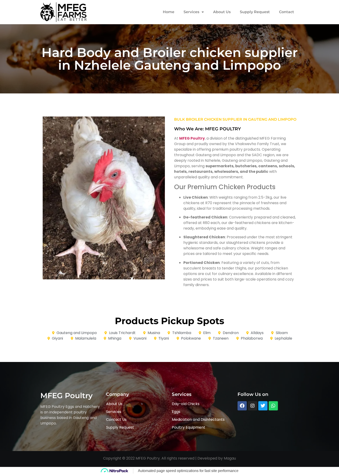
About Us (222, 12)
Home (168, 12)
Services (191, 12)
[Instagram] (252, 405)
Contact (286, 12)
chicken (213, 119)
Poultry (197, 138)
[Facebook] (242, 405)
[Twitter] (263, 405)
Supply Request (255, 12)
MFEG (184, 138)
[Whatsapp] (273, 405)
